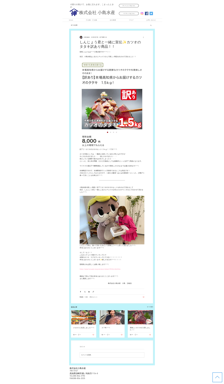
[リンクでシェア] (93, 292)
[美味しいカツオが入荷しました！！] (140, 317)
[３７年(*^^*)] (112, 317)
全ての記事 (74, 25)
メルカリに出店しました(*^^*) (83, 328)
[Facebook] (146, 13)
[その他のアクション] (143, 37)
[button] (151, 25)
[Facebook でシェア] (80, 292)
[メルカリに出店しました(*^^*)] (83, 317)
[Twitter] (151, 13)
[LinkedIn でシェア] (89, 292)
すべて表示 (150, 307)
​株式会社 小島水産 (97, 13)
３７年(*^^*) (106, 328)
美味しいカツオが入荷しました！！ (140, 329)
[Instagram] (142, 13)
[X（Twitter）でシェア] (85, 292)
